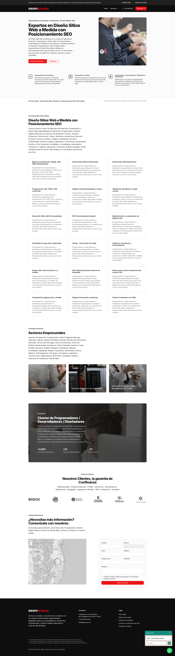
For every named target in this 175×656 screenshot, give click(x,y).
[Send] (169, 643)
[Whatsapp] (169, 650)
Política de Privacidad (122, 576)
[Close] (170, 633)
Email (103, 551)
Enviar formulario (122, 583)
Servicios (113, 8)
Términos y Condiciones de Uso (129, 623)
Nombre (104, 543)
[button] (57, 561)
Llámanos (53, 61)
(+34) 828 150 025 (84, 619)
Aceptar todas (126, 2)
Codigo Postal (106, 558)
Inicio (106, 8)
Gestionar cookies (141, 2)
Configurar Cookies (125, 626)
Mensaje (104, 566)
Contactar (140, 8)
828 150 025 (129, 8)
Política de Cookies (125, 617)
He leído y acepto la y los (121, 577)
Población (127, 558)
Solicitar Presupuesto (36, 61)
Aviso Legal (122, 614)
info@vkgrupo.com (85, 622)
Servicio (127, 543)
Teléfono (127, 551)
